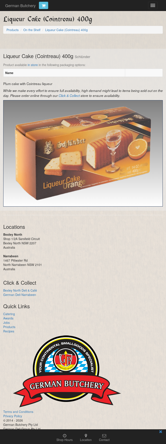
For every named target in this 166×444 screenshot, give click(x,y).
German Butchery (20, 5)
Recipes (8, 331)
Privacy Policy (12, 416)
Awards (8, 318)
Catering (9, 314)
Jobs (6, 322)
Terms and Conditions (18, 411)
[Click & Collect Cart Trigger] (43, 5)
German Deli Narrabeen (19, 294)
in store (33, 65)
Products (9, 327)
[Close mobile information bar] (160, 432)
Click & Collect (69, 95)
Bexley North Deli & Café (20, 290)
